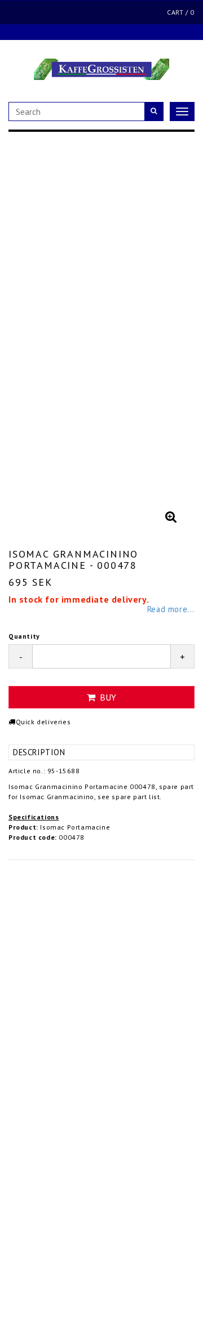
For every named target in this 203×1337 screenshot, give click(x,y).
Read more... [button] (171, 609)
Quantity (24, 636)
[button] (171, 516)
